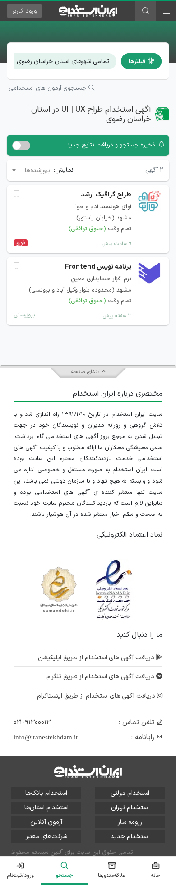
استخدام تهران (130, 807)
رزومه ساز (130, 822)
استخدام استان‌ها (46, 807)
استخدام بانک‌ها (46, 793)
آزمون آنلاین (46, 822)
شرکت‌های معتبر (46, 836)
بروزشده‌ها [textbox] (37, 170)
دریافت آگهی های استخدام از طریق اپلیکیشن (97, 657)
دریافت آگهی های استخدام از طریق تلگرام (101, 676)
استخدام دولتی (130, 793)
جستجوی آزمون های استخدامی (48, 88)
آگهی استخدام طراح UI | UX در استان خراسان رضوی (91, 115)
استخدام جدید (130, 836)
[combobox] (30, 170)
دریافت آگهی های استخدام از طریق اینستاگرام (97, 696)
